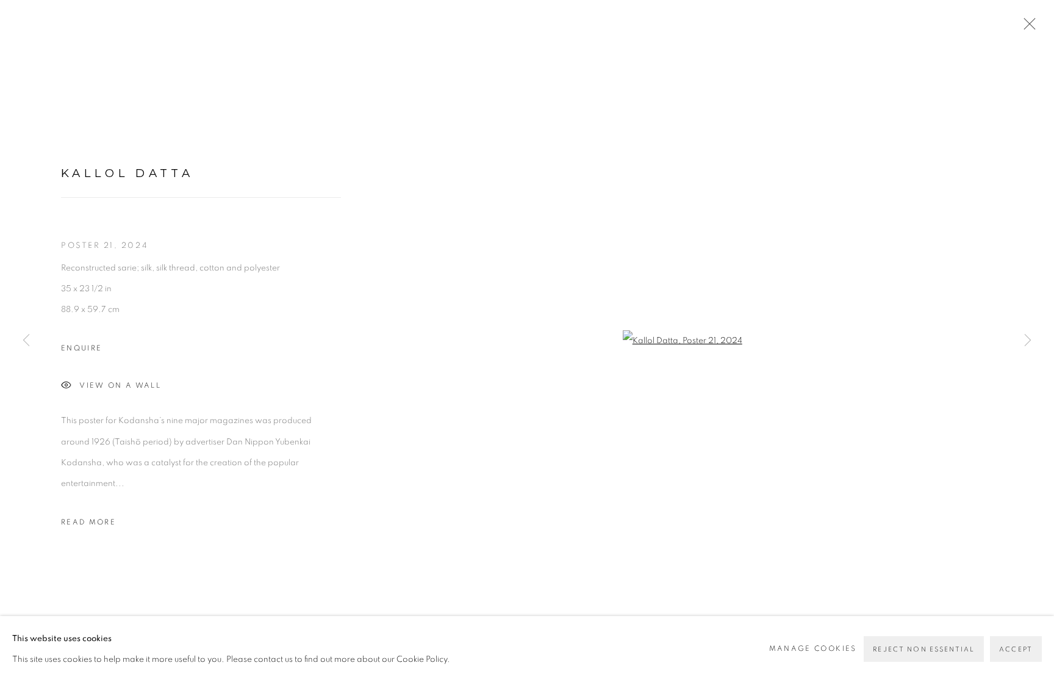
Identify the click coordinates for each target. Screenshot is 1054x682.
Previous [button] (26, 341)
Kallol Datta (127, 173)
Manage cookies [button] (813, 648)
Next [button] (1028, 341)
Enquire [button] (81, 348)
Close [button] (1026, 27)
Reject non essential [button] (924, 649)
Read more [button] (88, 522)
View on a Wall (120, 385)
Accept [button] (1016, 649)
